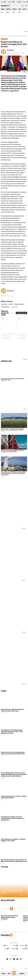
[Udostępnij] (25, 968)
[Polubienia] (2, 968)
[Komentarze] (14, 968)
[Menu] (26, 5)
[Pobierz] (23, 53)
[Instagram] (20, 959)
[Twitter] (10, 959)
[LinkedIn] (14, 959)
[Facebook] (7, 959)
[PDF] (11, 296)
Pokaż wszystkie (15, 307)
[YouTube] (17, 959)
